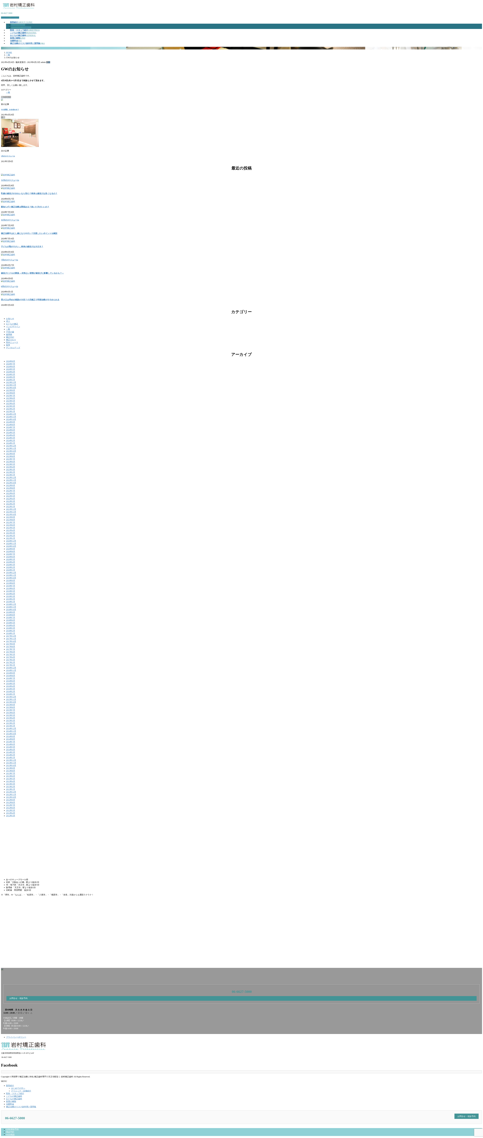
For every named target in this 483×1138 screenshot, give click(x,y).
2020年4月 (10, 562)
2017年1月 (10, 665)
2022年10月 (11, 483)
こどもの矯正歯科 (14, 1096)
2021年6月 (10, 525)
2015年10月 (11, 702)
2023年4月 (10, 467)
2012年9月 (10, 800)
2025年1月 (10, 411)
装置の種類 (11, 1101)
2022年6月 (10, 493)
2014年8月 (10, 739)
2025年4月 (10, 403)
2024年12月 (11, 414)
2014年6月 (10, 744)
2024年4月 (10, 435)
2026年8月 (10, 361)
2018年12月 (11, 604)
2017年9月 (10, 644)
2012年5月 (10, 810)
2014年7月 (10, 742)
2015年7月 (10, 710)
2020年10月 (11, 546)
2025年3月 (10, 406)
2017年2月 (10, 662)
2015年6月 (10, 713)
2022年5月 (10, 496)
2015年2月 (10, 723)
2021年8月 (10, 520)
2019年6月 (10, 588)
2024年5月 (10, 433)
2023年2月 (10, 472)
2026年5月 (10, 369)
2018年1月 (10, 633)
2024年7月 (10, 427)
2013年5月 (10, 779)
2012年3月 (10, 816)
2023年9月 (10, 454)
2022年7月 (10, 491)
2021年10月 (11, 514)
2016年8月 (10, 676)
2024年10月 (11, 419)
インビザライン (13, 326)
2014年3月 (10, 752)
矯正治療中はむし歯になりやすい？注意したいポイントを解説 (29, 233)
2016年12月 (11, 668)
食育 (8, 345)
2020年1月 (10, 570)
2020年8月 (10, 551)
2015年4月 (10, 718)
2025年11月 (11, 385)
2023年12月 (11, 446)
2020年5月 (10, 559)
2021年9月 (10, 517)
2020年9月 (10, 549)
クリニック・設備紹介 (21, 27)
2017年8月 (10, 647)
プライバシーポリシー (16, 1037)
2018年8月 (10, 615)
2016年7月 (10, 678)
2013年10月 (11, 765)
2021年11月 (11, 512)
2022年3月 (10, 501)
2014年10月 (11, 734)
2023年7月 (10, 459)
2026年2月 (10, 377)
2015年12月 (11, 697)
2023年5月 (10, 464)
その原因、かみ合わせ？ (10, 109)
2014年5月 (10, 747)
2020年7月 (10, 554)
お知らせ (10, 319)
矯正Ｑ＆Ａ (11, 340)
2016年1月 (10, 694)
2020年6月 (10, 557)
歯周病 (9, 334)
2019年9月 (10, 581)
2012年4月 (10, 813)
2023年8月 (10, 456)
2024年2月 (10, 440)
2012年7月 (10, 805)
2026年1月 (10, 380)
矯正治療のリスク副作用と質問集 (21, 1107)
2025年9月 (10, 390)
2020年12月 (11, 541)
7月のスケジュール (9, 260)
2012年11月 (11, 795)
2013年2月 (10, 787)
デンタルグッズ (13, 348)
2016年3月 (10, 689)
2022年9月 (10, 485)
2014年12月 (11, 728)
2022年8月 (10, 488)
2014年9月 (10, 736)
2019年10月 (11, 578)
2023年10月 (11, 451)
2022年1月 (10, 507)
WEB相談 (10, 1134)
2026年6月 (10, 366)
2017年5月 (10, 654)
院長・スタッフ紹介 (15, 1093)
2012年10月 (11, 797)
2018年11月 (11, 607)
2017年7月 (10, 649)
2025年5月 (10, 401)
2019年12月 (11, 573)
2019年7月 (10, 586)
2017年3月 (10, 660)
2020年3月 (10, 565)
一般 (48, 62)
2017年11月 (11, 639)
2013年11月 (11, 763)
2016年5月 (10, 684)
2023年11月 (11, 448)
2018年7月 (10, 617)
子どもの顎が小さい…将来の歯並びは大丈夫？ (22, 246)
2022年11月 (11, 480)
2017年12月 (11, 636)
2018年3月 (10, 628)
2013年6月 (10, 776)
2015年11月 (11, 699)
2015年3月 (10, 721)
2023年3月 (10, 470)
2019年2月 (10, 599)
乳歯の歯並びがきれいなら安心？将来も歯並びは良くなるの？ (29, 193)
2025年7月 (10, 396)
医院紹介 (10, 1086)
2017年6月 (10, 652)
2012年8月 (10, 802)
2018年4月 (10, 625)
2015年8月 (10, 707)
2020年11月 (11, 544)
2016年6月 (10, 681)
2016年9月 (10, 673)
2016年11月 (11, 670)
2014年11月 (11, 731)
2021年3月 (10, 533)
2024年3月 (10, 438)
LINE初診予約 (12, 1129)
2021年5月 (10, 528)
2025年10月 (11, 388)
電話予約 (10, 1132)
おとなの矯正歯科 (14, 1099)
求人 (8, 321)
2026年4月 (10, 372)
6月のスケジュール (9, 286)
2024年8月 (10, 425)
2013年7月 (10, 773)
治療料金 (10, 1104)
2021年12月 (11, 509)
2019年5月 (10, 591)
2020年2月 (10, 567)
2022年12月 (11, 477)
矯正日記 (10, 337)
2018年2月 (10, 631)
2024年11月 (11, 417)
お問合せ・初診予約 (10, 17)
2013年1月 (10, 789)
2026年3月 (10, 374)
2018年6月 (10, 620)
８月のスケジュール (10, 220)
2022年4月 (10, 499)
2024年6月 (10, 430)
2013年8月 (10, 771)
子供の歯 (10, 332)
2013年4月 (10, 781)
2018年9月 (10, 612)
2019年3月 (10, 596)
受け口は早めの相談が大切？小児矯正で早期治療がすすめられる (30, 300)
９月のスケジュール (10, 180)
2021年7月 (10, 522)
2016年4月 (10, 686)
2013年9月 (10, 768)
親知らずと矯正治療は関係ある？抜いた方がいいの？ (25, 207)
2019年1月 (10, 602)
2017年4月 (10, 657)
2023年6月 (10, 462)
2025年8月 (10, 393)
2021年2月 (10, 536)
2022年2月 (10, 504)
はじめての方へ (18, 25)
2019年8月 (10, 583)
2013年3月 (10, 784)
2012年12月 (11, 792)
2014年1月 (10, 758)
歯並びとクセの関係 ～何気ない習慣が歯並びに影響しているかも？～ (32, 273)
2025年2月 (10, 409)
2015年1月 (10, 726)
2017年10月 (11, 641)
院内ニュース (12, 342)
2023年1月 (10, 475)
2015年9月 (10, 705)
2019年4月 (10, 594)
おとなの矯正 (12, 324)
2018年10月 (11, 610)
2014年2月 (10, 755)
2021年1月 (10, 538)
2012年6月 (10, 808)
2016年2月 (10, 691)
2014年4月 (10, 750)
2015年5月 (10, 715)
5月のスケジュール (8, 156)
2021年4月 (10, 530)
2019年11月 (11, 575)
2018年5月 (10, 623)
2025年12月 (11, 382)
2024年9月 (10, 422)
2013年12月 (11, 760)
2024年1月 (10, 443)
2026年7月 (10, 364)
